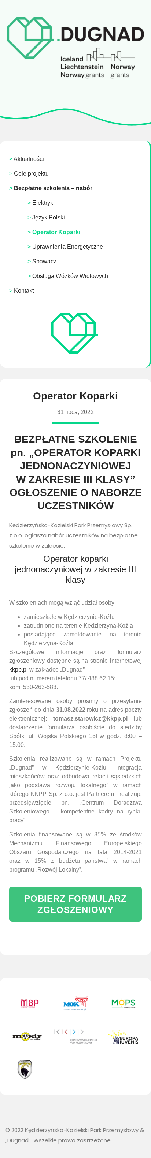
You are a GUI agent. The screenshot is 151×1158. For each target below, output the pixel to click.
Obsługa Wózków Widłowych (70, 276)
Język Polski (48, 217)
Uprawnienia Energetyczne (67, 247)
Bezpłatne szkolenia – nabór (53, 188)
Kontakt (24, 290)
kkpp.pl (18, 669)
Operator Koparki (56, 232)
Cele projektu (31, 173)
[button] (75, 904)
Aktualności (29, 159)
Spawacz (44, 261)
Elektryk (42, 203)
